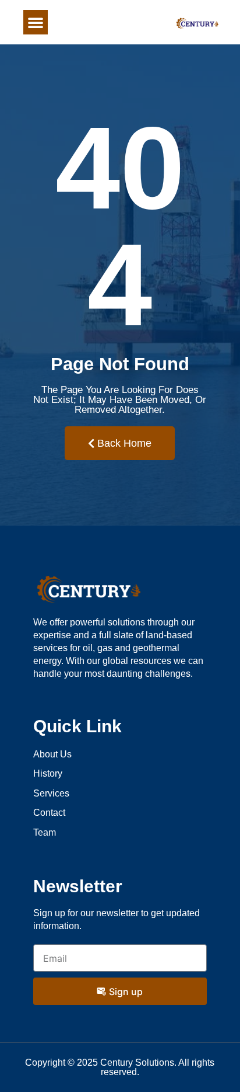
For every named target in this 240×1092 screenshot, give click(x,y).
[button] (35, 22)
